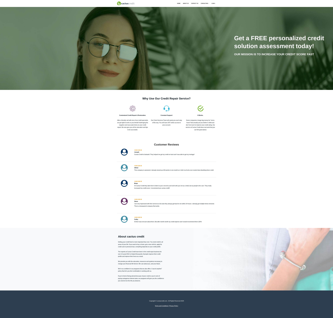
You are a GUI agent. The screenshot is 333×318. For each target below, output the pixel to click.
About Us (186, 3)
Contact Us (194, 3)
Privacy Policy (173, 306)
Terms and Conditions (161, 306)
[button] (208, 3)
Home (178, 3)
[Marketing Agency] (126, 3)
